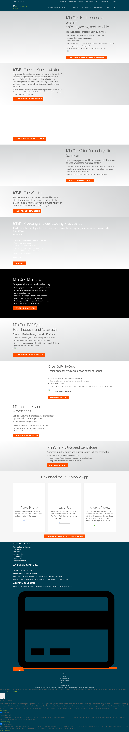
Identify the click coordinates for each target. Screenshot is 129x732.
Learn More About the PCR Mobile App (64, 536)
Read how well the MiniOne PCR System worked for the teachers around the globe (40, 579)
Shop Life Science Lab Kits (80, 180)
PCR (63, 7)
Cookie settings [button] (6, 692)
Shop (108, 7)
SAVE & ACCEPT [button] (5, 731)
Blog (64, 676)
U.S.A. (97, 2)
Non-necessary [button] (5, 722)
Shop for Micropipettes (26, 435)
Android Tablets (100, 507)
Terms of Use (64, 681)
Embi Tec (47, 687)
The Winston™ (75, 7)
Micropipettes (18, 554)
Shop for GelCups (58, 397)
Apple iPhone (29, 507)
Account (103, 2)
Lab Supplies (97, 7)
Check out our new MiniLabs (22, 570)
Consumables (18, 556)
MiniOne (56, 687)
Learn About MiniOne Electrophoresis (87, 57)
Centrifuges (17, 558)
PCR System (17, 549)
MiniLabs (85, 7)
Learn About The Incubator (28, 99)
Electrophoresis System (22, 547)
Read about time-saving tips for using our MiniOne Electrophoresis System (38, 576)
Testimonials (72, 2)
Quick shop (89, 2)
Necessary (5, 713)
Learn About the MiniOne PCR (29, 355)
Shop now (19, 263)
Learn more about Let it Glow (29, 139)
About (62, 2)
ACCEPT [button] (14, 692)
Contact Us (81, 2)
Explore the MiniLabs (25, 308)
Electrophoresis (52, 7)
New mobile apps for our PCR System (25, 573)
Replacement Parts (20, 561)
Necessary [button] (3, 710)
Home (65, 674)
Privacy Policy (64, 678)
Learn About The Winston (27, 211)
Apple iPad (64, 507)
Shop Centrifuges (57, 465)
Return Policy (64, 685)
